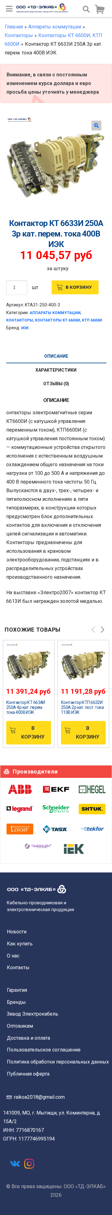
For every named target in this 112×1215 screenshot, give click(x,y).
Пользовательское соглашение (44, 1050)
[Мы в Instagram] (29, 1164)
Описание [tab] (56, 356)
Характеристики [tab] (56, 370)
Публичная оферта (28, 1074)
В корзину (79, 287)
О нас (13, 956)
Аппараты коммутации (54, 27)
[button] (96, 125)
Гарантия (17, 990)
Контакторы (19, 35)
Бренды (16, 1002)
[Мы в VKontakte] (15, 1164)
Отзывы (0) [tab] (56, 383)
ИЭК (25, 328)
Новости (16, 932)
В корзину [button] (32, 732)
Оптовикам (20, 1026)
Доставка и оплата (28, 1038)
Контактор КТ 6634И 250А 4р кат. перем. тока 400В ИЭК (25, 707)
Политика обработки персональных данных (58, 1062)
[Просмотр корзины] (99, 9)
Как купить (20, 944)
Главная (14, 27)
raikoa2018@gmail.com (39, 1097)
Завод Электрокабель (32, 1014)
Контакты (18, 967)
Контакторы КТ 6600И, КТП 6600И (68, 320)
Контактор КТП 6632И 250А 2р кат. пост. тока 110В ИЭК (82, 707)
